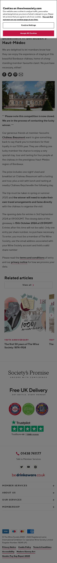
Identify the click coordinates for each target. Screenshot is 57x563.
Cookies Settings (28, 25)
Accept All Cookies (28, 33)
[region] (28, 19)
